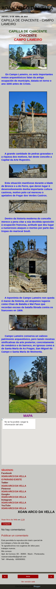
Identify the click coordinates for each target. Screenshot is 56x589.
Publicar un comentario (14, 535)
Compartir (6, 524)
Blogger (37, 586)
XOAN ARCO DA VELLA (27, 7)
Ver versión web (28, 582)
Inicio (28, 576)
